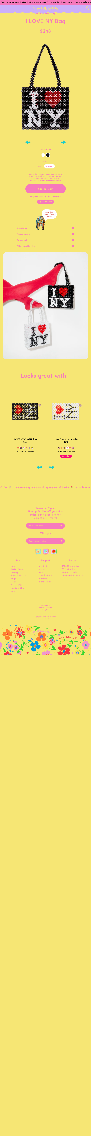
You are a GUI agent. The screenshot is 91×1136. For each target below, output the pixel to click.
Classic (49, 166)
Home (13, 582)
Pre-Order (55, 2)
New (13, 566)
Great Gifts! (49, 13)
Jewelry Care (45, 575)
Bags (13, 579)
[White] (43, 155)
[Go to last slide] (28, 142)
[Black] (48, 155)
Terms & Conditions (45, 608)
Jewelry (14, 572)
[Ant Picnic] (29, 447)
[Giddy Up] (58, 447)
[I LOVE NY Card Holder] (25, 411)
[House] (26, 447)
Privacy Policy (45, 610)
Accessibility (45, 605)
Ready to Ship (17, 588)
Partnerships (45, 582)
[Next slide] (63, 142)
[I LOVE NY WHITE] (23, 447)
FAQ (41, 572)
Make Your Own (18, 575)
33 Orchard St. (69, 569)
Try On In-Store (45, 202)
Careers (43, 579)
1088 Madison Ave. (71, 566)
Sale (13, 591)
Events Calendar (70, 572)
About (42, 569)
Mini (40, 166)
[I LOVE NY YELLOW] (18, 447)
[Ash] (32, 447)
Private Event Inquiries (72, 575)
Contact (43, 566)
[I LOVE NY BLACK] (20, 447)
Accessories (16, 585)
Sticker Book (17, 569)
